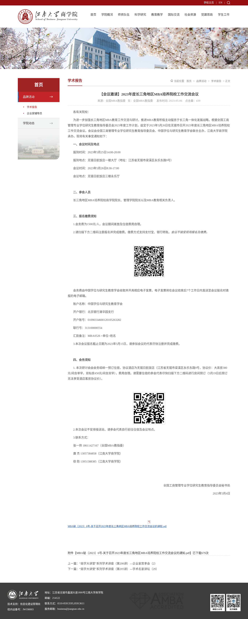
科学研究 (140, 14)
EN (220, 2)
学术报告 (32, 107)
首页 (93, 14)
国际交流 (174, 14)
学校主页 (209, 2)
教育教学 (157, 14)
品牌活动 (28, 96)
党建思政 (207, 14)
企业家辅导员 (34, 113)
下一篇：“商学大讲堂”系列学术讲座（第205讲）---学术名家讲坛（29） (113, 569)
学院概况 (107, 14)
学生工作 (223, 14)
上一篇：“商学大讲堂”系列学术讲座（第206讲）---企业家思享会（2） (112, 563)
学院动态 (28, 123)
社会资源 (190, 14)
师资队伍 (123, 14)
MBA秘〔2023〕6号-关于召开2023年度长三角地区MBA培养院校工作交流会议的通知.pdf (117, 526)
